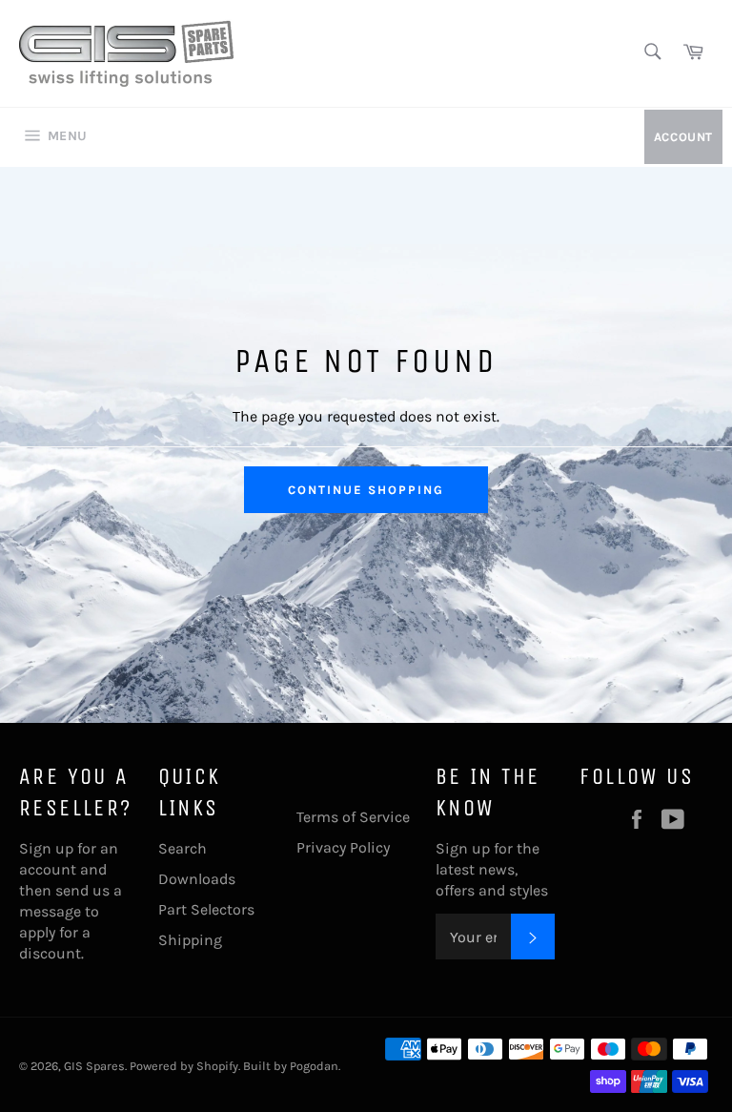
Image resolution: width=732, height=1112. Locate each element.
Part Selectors (206, 909)
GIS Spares (94, 1066)
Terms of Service (353, 817)
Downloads (196, 879)
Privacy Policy (343, 847)
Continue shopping (365, 490)
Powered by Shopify (184, 1066)
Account (683, 137)
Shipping (190, 940)
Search (182, 848)
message (50, 911)
